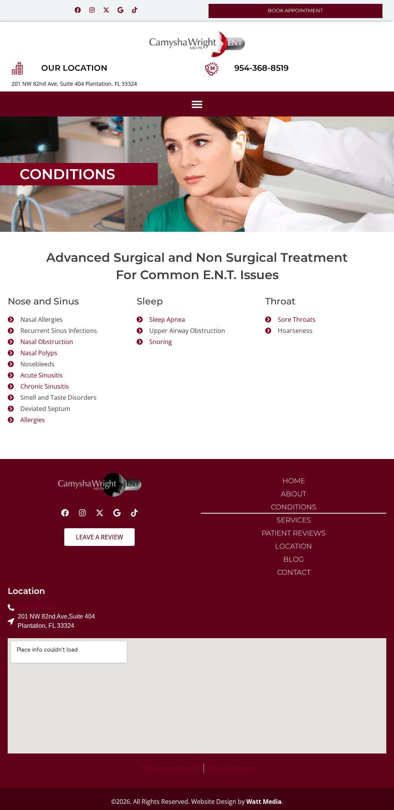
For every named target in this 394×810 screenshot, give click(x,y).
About (293, 494)
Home (293, 481)
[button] (197, 104)
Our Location (74, 68)
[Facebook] (78, 10)
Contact (294, 572)
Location (293, 546)
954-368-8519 (261, 68)
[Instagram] (92, 10)
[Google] (120, 10)
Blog (293, 559)
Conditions (293, 507)
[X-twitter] (106, 10)
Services (294, 520)
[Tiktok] (135, 10)
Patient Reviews (294, 533)
